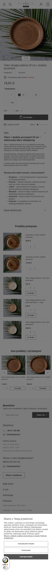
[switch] (5, 567)
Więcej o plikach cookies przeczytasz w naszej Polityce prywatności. (25, 537)
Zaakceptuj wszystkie (26, 557)
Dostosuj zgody (26, 550)
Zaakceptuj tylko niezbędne (26, 544)
